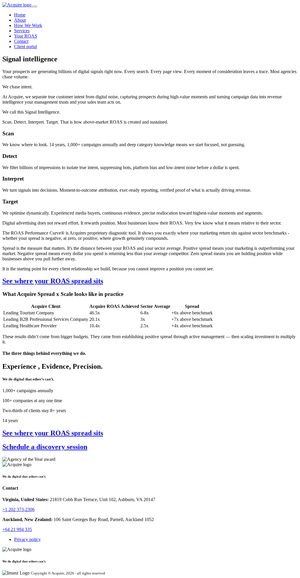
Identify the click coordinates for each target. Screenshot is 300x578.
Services (22, 30)
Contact (21, 41)
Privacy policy (27, 539)
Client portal (25, 46)
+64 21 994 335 (17, 529)
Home (19, 14)
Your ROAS (25, 35)
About (20, 20)
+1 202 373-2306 (18, 509)
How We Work (28, 25)
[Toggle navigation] (35, 6)
